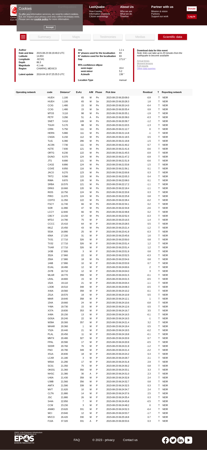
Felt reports (142, 66)
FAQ (77, 440)
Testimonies (108, 37)
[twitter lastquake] (173, 440)
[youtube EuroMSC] (188, 440)
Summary (44, 37)
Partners (155, 14)
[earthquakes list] (23, 37)
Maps (76, 37)
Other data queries (146, 68)
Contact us (130, 440)
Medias (140, 37)
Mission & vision (159, 11)
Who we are (126, 11)
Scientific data (172, 37)
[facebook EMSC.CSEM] (165, 440)
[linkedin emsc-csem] (180, 440)
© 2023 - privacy (103, 440)
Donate (192, 8)
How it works (95, 11)
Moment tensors (145, 63)
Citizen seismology (98, 16)
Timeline (124, 16)
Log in (191, 16)
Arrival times (143, 61)
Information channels (99, 14)
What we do (126, 14)
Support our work (159, 16)
